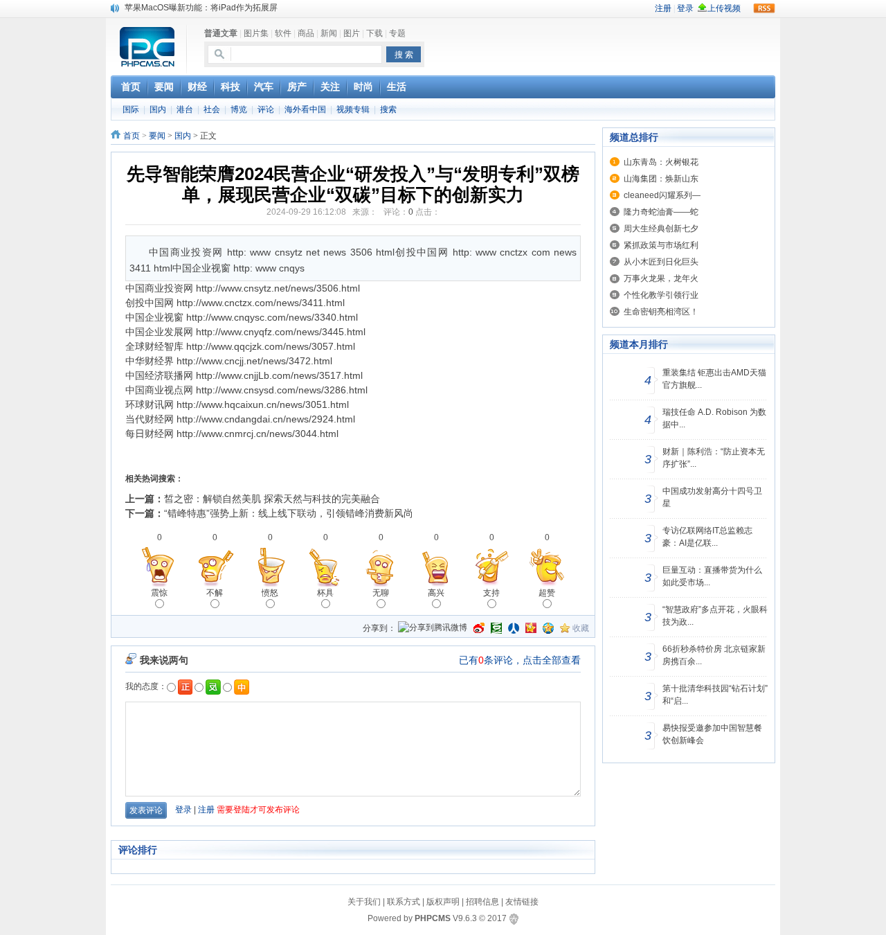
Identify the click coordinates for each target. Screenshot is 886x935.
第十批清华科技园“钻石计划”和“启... (715, 695)
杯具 (325, 593)
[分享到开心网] (530, 628)
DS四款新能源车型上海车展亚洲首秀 (193, 14)
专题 (397, 33)
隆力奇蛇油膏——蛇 (661, 212)
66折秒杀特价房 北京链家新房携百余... (714, 655)
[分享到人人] (513, 628)
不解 (214, 593)
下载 (374, 33)
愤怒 (270, 593)
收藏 (580, 628)
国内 (158, 109)
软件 (283, 33)
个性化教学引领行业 (661, 295)
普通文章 (220, 33)
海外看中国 (305, 109)
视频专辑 (353, 109)
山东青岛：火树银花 (661, 162)
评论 (265, 109)
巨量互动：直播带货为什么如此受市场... (712, 576)
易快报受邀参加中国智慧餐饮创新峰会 (712, 734)
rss (764, 8)
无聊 (380, 593)
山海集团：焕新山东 (661, 179)
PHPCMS (433, 918)
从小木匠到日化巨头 (661, 262)
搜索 (388, 109)
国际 (131, 109)
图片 (351, 33)
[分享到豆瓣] (496, 628)
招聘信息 (482, 902)
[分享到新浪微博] (479, 628)
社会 (212, 109)
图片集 (256, 33)
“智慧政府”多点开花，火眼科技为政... (715, 616)
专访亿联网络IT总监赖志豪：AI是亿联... (707, 537)
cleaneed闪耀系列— (662, 195)
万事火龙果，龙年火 (661, 278)
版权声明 (443, 902)
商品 (306, 33)
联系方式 (403, 902)
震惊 (159, 593)
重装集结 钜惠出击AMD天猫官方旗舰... (714, 379)
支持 (491, 593)
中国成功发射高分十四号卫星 (712, 497)
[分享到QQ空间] (548, 628)
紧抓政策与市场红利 (661, 245)
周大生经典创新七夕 (661, 228)
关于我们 (364, 902)
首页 (131, 136)
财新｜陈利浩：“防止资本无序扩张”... (713, 458)
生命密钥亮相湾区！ (661, 312)
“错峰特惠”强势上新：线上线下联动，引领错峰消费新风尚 (288, 513)
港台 (185, 109)
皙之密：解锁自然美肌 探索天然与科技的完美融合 (272, 498)
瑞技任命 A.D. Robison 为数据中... (714, 418)
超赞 (547, 593)
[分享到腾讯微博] (432, 628)
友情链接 (522, 902)
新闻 (328, 33)
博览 (238, 109)
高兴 (436, 593)
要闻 (157, 136)
